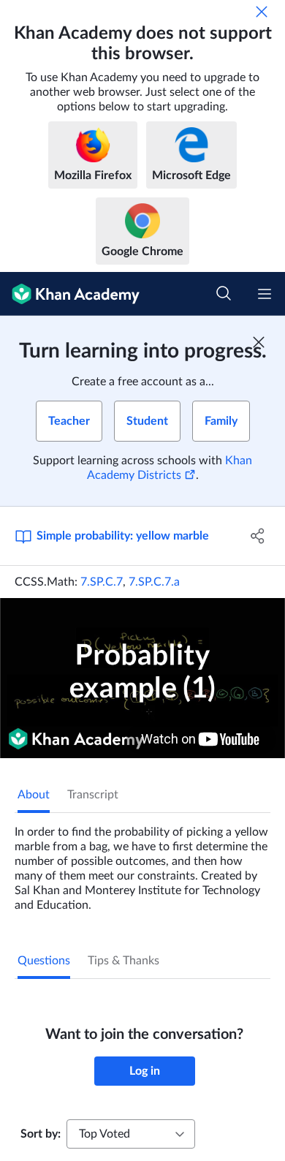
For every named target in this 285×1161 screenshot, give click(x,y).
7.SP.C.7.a (154, 582)
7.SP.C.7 (101, 582)
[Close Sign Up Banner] (258, 342)
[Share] (257, 536)
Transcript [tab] (92, 795)
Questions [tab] (44, 961)
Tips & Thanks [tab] (123, 961)
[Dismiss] (261, 11)
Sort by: (40, 1134)
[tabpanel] (142, 862)
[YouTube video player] (142, 678)
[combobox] (130, 1134)
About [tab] (34, 795)
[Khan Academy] (70, 294)
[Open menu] (264, 294)
